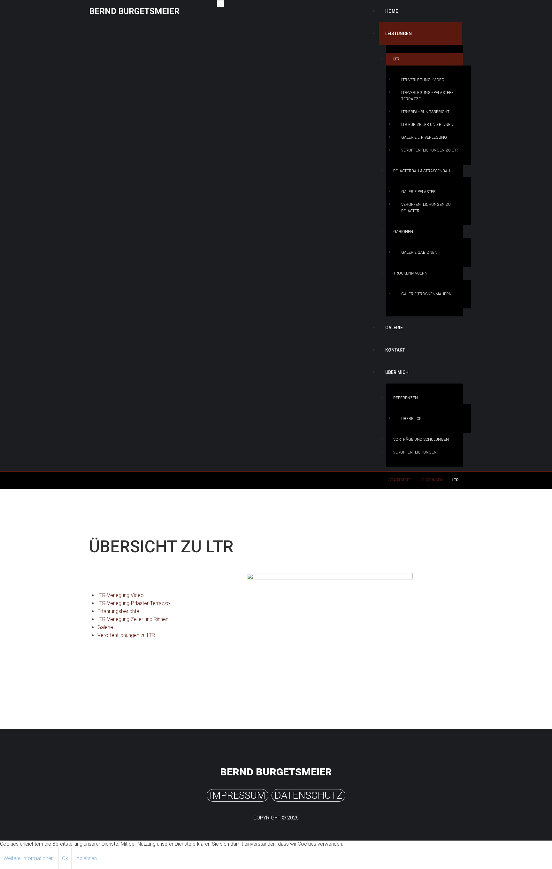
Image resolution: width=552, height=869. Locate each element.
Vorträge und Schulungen (421, 439)
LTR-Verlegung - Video (422, 80)
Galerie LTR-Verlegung (424, 137)
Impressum (237, 795)
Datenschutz (308, 795)
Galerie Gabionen (419, 252)
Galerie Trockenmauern (426, 294)
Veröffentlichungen (415, 452)
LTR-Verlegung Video (120, 595)
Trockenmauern (410, 273)
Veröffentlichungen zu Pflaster (426, 207)
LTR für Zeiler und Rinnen (427, 124)
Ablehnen (86, 858)
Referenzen (405, 398)
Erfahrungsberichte (118, 611)
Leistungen (398, 33)
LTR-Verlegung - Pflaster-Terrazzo (427, 95)
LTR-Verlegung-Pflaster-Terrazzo (133, 603)
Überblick (411, 418)
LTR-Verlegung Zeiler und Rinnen (132, 619)
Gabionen (403, 231)
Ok (65, 858)
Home (391, 11)
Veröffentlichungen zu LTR (429, 150)
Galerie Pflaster (418, 192)
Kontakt (395, 350)
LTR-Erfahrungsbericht (425, 112)
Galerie (394, 327)
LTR (396, 59)
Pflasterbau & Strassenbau (421, 171)
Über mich (397, 372)
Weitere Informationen (29, 858)
